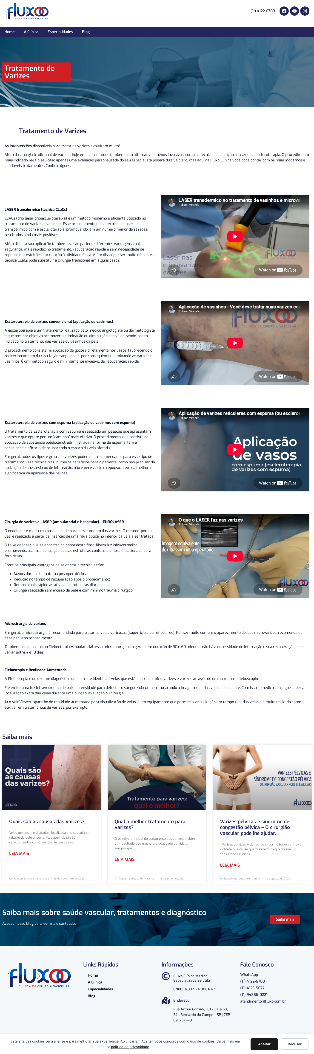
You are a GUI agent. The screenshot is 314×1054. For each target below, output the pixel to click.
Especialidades (60, 31)
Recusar (295, 1044)
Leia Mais (19, 853)
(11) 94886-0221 (253, 994)
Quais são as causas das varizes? (47, 821)
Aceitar (264, 1044)
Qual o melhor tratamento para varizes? (150, 824)
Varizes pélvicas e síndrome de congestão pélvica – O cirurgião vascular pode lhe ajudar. (255, 827)
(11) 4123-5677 (252, 988)
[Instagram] (304, 11)
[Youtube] (294, 11)
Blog (86, 31)
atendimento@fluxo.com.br (263, 1001)
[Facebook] (284, 11)
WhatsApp (249, 974)
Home (10, 31)
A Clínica (31, 31)
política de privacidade (130, 1047)
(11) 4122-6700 (252, 981)
